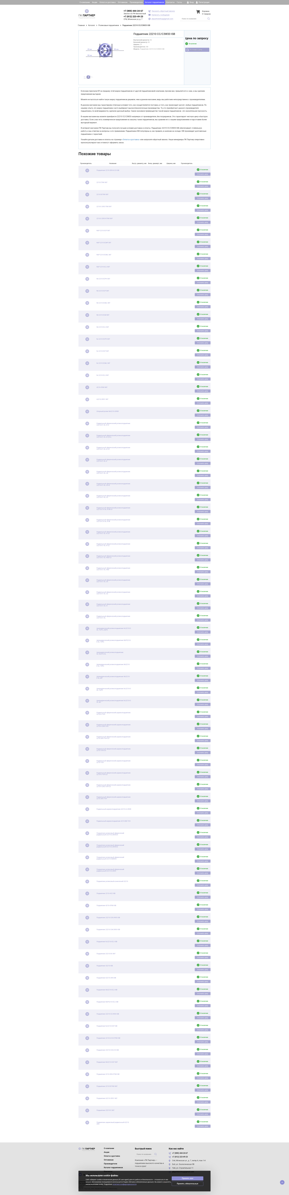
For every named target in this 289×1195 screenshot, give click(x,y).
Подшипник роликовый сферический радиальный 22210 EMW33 (110, 858)
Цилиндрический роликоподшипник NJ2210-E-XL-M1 (114, 701)
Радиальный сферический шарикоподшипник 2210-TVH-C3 (114, 749)
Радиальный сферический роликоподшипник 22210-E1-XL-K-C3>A (113, 436)
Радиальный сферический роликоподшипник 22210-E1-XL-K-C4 (113, 532)
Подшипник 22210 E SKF (105, 1110)
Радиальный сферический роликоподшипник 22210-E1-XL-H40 (113, 568)
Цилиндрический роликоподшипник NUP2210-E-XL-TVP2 (114, 641)
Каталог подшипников (154, 2)
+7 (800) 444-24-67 (133, 10)
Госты (179, 2)
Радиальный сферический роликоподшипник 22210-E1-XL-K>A (113, 424)
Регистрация (203, 2)
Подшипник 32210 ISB (105, 965)
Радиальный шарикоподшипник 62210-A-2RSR (114, 809)
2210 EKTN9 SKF (102, 194)
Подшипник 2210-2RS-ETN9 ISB (108, 1074)
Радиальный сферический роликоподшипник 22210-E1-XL (113, 617)
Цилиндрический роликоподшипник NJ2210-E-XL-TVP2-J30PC (114, 629)
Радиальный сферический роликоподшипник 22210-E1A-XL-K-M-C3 (113, 508)
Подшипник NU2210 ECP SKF (107, 1062)
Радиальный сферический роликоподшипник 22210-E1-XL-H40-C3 (113, 556)
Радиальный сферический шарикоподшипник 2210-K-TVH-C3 (114, 773)
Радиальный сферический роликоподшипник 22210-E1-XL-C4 (113, 472)
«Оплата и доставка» (131, 139)
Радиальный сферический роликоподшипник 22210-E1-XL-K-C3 (113, 448)
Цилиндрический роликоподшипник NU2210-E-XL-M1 (113, 677)
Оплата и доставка (107, 2)
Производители (136, 2)
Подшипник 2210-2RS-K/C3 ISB (108, 170)
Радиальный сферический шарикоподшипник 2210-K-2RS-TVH (114, 725)
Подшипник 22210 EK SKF (106, 953)
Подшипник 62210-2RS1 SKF (107, 1098)
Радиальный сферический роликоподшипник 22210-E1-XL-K (113, 460)
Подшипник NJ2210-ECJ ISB (107, 941)
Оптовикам (122, 2)
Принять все (187, 1178)
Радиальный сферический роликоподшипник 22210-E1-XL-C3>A (113, 484)
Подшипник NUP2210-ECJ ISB (107, 1002)
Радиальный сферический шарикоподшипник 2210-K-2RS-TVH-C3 (114, 785)
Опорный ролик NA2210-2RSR (108, 411)
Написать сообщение (160, 15)
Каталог (91, 25)
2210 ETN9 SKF (102, 182)
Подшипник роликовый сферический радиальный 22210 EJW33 (110, 870)
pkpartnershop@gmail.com (162, 19)
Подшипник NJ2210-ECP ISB (107, 1026)
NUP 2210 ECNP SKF (104, 242)
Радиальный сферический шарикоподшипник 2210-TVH (114, 761)
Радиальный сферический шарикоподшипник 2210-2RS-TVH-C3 (114, 737)
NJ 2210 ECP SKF (103, 351)
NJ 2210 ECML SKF (103, 363)
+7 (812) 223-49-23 (133, 16)
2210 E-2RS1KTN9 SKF (105, 218)
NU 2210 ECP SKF (103, 291)
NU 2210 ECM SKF (103, 315)
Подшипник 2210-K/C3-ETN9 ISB (108, 1038)
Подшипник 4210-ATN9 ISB (106, 905)
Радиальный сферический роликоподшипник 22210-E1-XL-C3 (113, 496)
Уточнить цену (196, 50)
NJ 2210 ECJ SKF (103, 375)
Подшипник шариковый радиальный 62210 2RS (113, 1123)
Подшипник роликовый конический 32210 (112, 881)
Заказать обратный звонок (163, 11)
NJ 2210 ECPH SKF (103, 339)
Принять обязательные (187, 1184)
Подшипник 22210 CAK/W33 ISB (108, 929)
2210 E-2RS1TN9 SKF (104, 206)
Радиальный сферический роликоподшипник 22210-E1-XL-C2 (113, 592)
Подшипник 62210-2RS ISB (106, 978)
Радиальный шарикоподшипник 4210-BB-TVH (114, 821)
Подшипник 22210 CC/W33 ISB (108, 1014)
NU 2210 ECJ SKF (103, 327)
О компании (85, 2)
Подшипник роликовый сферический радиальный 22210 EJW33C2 (110, 846)
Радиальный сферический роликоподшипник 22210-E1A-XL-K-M (113, 520)
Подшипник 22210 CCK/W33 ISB (108, 917)
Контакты (170, 2)
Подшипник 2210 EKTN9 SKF (107, 1086)
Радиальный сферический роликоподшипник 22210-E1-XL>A (113, 605)
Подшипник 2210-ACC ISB (106, 893)
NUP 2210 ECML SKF (104, 254)
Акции (94, 2)
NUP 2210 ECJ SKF (103, 267)
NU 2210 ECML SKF (103, 303)
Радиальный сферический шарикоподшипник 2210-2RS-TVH (114, 797)
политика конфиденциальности (124, 1184)
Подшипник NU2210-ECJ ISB (107, 990)
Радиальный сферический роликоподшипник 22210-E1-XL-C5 (113, 580)
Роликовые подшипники (108, 25)
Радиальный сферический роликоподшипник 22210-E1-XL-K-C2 (113, 544)
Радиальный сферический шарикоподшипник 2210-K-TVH (114, 713)
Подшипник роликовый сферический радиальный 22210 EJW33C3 (110, 833)
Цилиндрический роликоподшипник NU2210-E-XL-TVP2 (113, 665)
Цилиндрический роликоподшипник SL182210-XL (110, 653)
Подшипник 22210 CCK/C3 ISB (108, 1050)
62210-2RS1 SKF (102, 399)
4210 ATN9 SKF (102, 387)
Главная (81, 25)
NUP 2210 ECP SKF (103, 230)
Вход (192, 2)
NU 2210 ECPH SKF (103, 279)
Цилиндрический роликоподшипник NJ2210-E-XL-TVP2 (114, 689)
